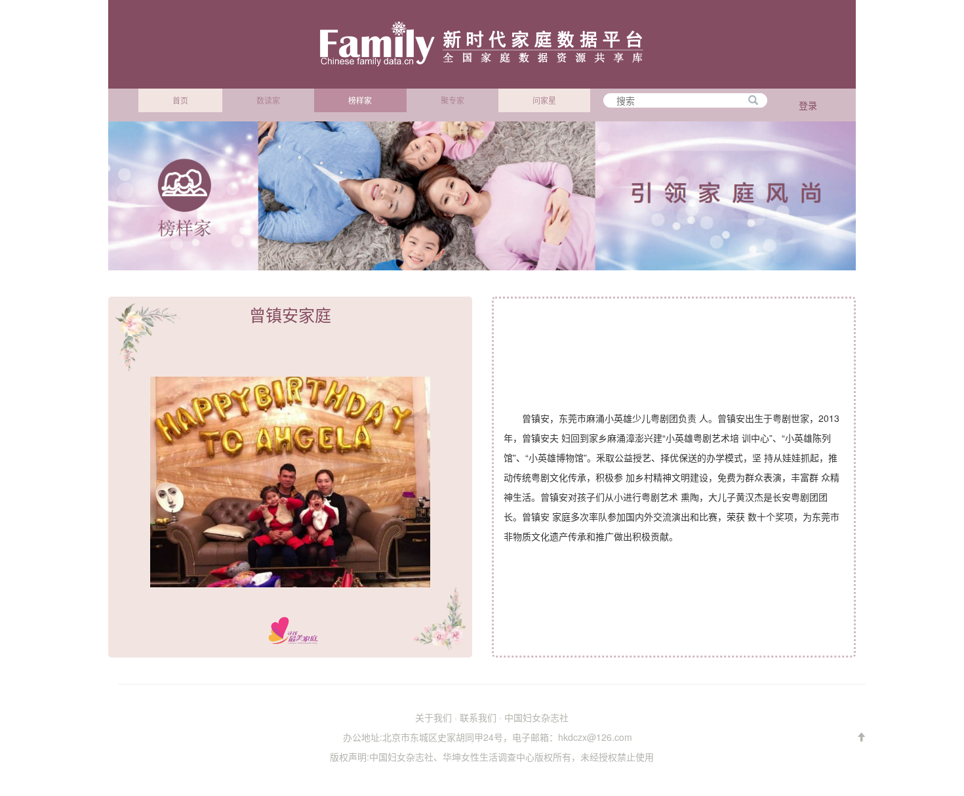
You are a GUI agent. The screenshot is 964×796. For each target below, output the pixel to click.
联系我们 (478, 717)
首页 (180, 100)
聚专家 (452, 100)
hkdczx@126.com (595, 737)
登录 (808, 105)
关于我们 (433, 717)
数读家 (268, 100)
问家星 (544, 100)
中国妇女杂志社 (536, 717)
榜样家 (360, 100)
